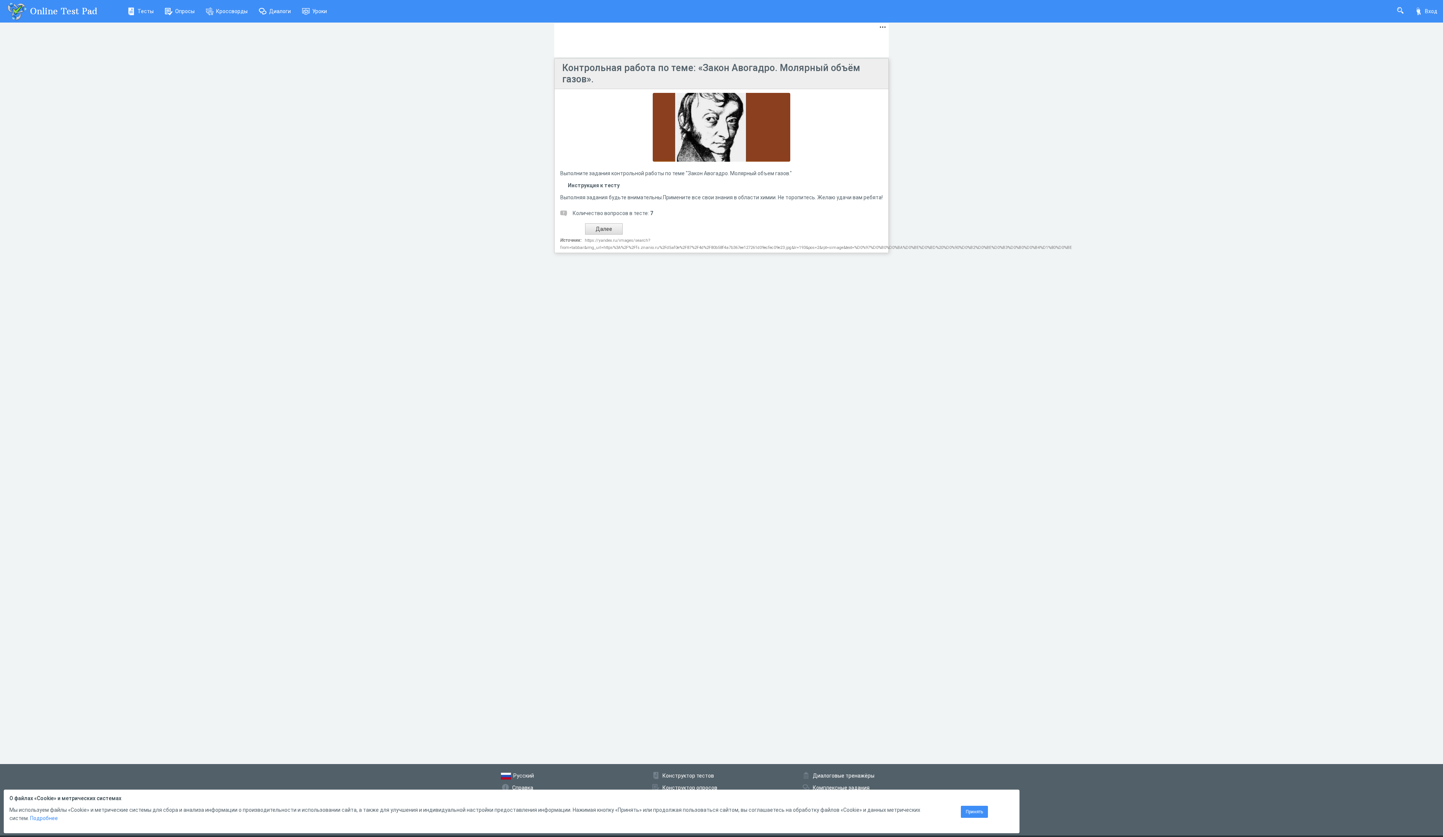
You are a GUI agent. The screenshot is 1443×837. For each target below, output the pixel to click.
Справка (522, 788)
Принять (974, 811)
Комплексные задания (841, 788)
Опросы (185, 11)
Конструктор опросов (690, 788)
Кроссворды (232, 11)
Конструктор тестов (688, 776)
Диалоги (280, 11)
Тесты (146, 11)
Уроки (319, 11)
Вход (1431, 11)
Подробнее (44, 818)
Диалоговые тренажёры (843, 776)
